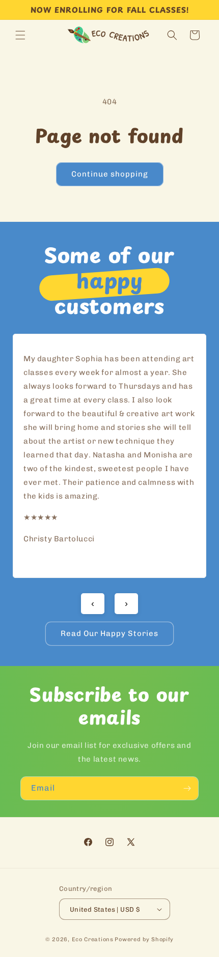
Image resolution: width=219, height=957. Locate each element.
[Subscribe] (187, 788)
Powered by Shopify (144, 939)
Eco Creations (93, 939)
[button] (20, 35)
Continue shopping (109, 174)
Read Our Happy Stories (109, 633)
